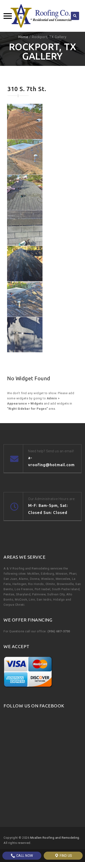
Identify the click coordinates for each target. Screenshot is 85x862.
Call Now (24, 856)
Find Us (65, 856)
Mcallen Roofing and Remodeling (54, 837)
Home (23, 37)
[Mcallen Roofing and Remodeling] (42, 16)
